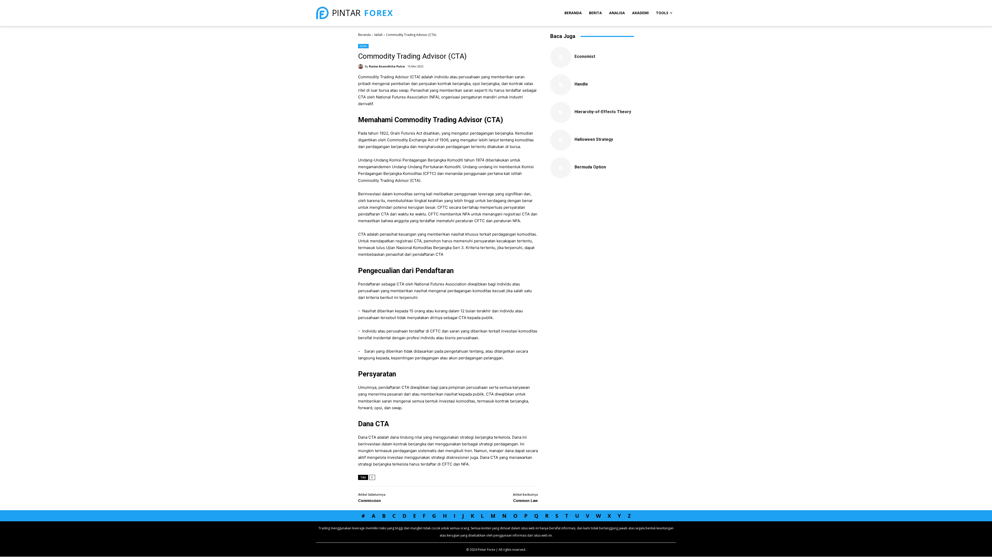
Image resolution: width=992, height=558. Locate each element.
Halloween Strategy (594, 139)
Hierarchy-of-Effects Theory (603, 111)
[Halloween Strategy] (560, 140)
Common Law (525, 500)
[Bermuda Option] (560, 167)
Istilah (378, 35)
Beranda (364, 35)
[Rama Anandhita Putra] (361, 66)
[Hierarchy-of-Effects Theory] (560, 112)
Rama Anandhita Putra (387, 66)
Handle (581, 84)
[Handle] (560, 84)
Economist (585, 56)
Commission (369, 500)
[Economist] (560, 57)
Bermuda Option (590, 167)
